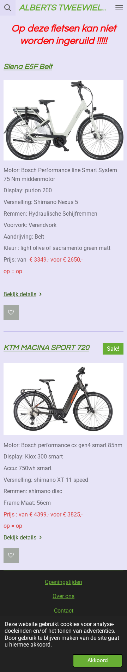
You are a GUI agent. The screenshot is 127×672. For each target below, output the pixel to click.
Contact (63, 610)
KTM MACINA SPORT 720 (46, 347)
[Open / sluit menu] (119, 8)
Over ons (63, 596)
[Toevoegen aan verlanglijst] (11, 312)
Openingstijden (63, 582)
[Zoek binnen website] (8, 8)
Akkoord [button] (97, 660)
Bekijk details (20, 294)
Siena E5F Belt (28, 66)
